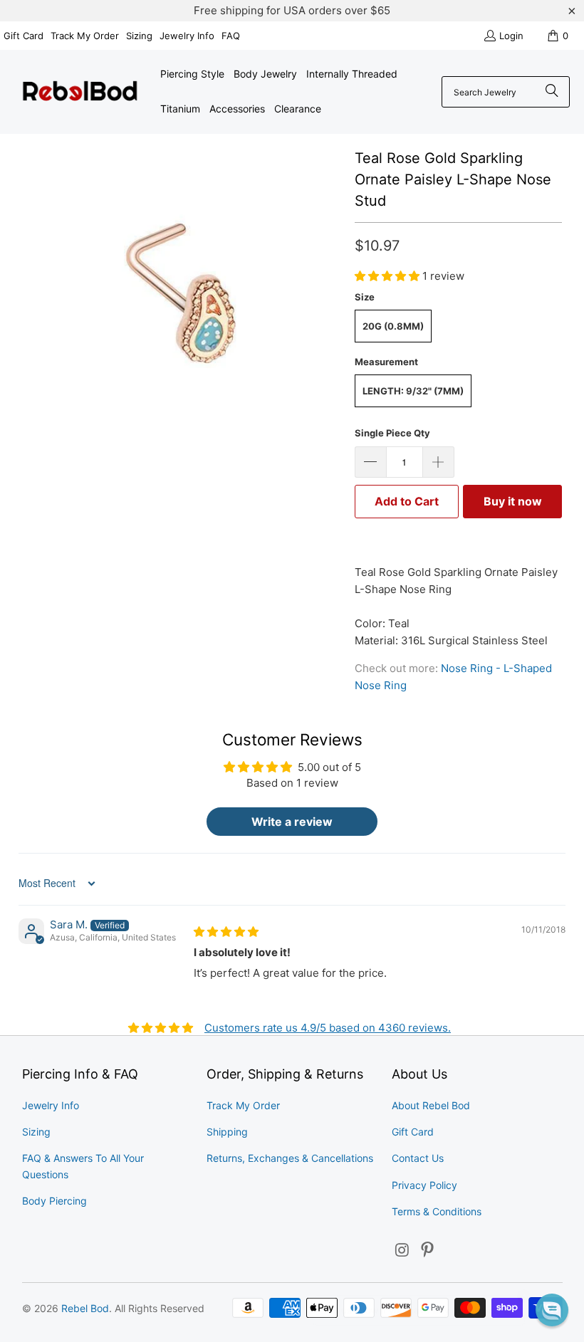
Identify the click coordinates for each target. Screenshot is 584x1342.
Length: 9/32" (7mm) (413, 391)
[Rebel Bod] (80, 92)
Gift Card (23, 35)
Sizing (139, 35)
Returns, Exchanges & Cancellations (290, 1158)
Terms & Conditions (436, 1211)
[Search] (552, 92)
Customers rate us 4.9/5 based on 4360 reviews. (327, 1027)
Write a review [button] (292, 821)
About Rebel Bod (431, 1105)
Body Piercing (54, 1201)
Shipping (227, 1132)
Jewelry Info (187, 35)
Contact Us (418, 1158)
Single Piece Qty (392, 433)
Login (511, 35)
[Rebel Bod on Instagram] (402, 1250)
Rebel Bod (85, 1308)
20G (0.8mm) (393, 326)
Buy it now (513, 501)
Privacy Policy (424, 1185)
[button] (388, 276)
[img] (226, 931)
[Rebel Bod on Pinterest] (428, 1250)
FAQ (230, 35)
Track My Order (85, 35)
